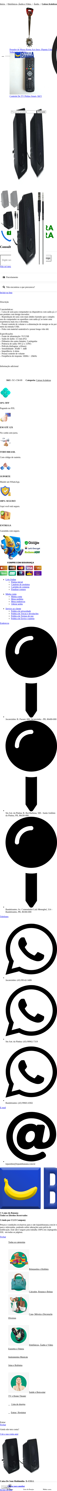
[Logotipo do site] (24, 58)
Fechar (3, 1237)
